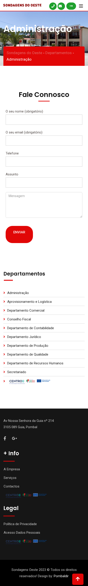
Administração (18, 293)
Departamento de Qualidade (27, 354)
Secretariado (16, 372)
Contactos (11, 486)
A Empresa (12, 469)
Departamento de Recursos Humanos (35, 363)
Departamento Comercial (25, 310)
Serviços (10, 478)
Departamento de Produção (27, 346)
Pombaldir (61, 576)
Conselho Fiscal (19, 319)
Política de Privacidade (20, 524)
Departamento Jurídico (24, 337)
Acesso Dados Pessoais (22, 533)
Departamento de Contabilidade (30, 328)
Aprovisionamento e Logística (29, 302)
